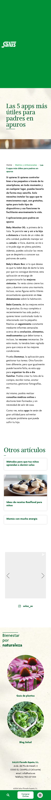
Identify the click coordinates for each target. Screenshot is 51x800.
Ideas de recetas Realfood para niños (24, 504)
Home (9, 165)
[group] (25, 575)
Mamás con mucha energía (21, 518)
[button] (8, 795)
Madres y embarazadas (26, 165)
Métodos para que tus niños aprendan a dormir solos (22, 463)
